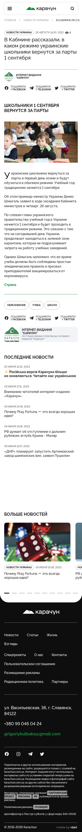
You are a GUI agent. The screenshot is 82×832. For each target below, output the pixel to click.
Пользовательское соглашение (29, 664)
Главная (10, 20)
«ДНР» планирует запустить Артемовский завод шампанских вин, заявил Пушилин (39, 453)
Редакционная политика (23, 682)
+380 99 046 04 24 (23, 723)
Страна (10, 285)
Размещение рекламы (22, 673)
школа (52, 305)
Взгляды (10, 644)
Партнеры (60, 682)
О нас (38, 655)
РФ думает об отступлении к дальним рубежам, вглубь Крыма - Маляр (34, 434)
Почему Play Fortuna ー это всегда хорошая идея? (39, 414)
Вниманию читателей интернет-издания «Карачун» (37, 394)
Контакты (59, 655)
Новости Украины (36, 20)
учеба (36, 305)
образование (16, 305)
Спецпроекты (15, 655)
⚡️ (40, 374)
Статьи (32, 635)
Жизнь (52, 635)
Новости (11, 635)
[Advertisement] (41, 482)
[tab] (6, 593)
